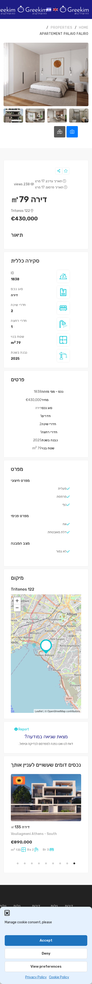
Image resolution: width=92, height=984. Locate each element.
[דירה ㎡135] (46, 797)
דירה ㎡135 (20, 827)
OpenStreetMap (56, 711)
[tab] (72, 131)
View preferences (46, 966)
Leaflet (39, 711)
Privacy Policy (36, 977)
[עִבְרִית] (49, 9)
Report (23, 729)
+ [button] (17, 601)
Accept (46, 940)
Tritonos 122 (21, 211)
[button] (7, 912)
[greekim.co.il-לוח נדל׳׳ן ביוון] (74, 9)
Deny (46, 953)
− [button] (17, 608)
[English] (55, 9)
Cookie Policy (59, 977)
